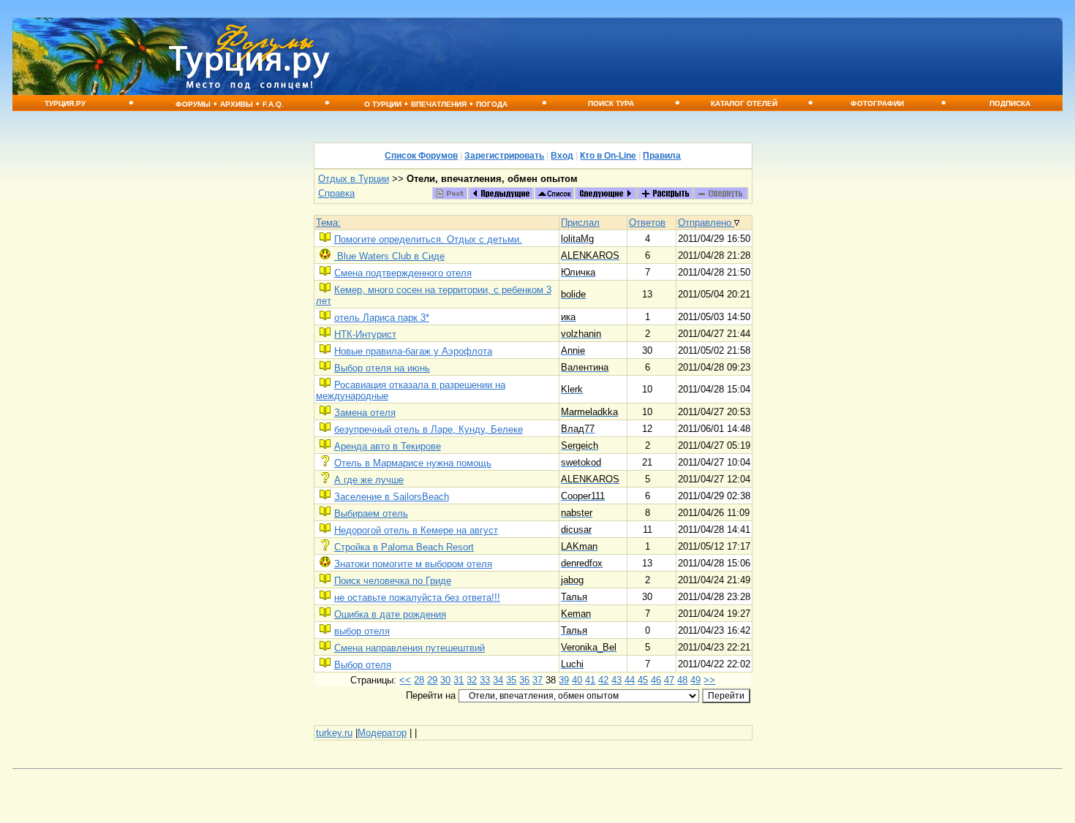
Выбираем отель (371, 513)
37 (537, 680)
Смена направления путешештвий (409, 647)
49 (695, 680)
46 (656, 680)
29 (432, 680)
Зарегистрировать (504, 156)
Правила (662, 156)
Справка (336, 193)
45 (643, 680)
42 (603, 680)
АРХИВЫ (236, 104)
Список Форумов (421, 156)
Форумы (193, 104)
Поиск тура (611, 103)
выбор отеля (362, 631)
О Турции (382, 104)
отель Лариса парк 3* (381, 317)
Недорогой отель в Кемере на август (416, 530)
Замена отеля (365, 412)
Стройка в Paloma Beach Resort (404, 547)
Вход (562, 156)
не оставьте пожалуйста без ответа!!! (417, 597)
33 (485, 680)
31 (458, 680)
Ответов (647, 222)
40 (577, 680)
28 (419, 680)
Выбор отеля (362, 664)
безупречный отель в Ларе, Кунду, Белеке (428, 429)
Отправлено (706, 222)
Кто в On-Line (608, 156)
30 (445, 680)
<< (405, 680)
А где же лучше (369, 479)
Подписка (1009, 103)
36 (524, 680)
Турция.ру (65, 103)
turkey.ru (334, 732)
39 (564, 680)
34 (498, 680)
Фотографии (877, 103)
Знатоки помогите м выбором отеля (413, 563)
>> (709, 680)
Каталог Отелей (744, 103)
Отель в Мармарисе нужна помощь (412, 463)
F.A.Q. (273, 104)
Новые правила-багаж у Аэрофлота (413, 351)
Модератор (382, 732)
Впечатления (439, 104)
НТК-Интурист (365, 334)
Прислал (580, 222)
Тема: (328, 222)
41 (590, 680)
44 (630, 680)
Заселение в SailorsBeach (391, 496)
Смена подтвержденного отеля (403, 273)
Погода (492, 104)
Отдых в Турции (353, 178)
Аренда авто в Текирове (387, 446)
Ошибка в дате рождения (390, 614)
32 (472, 680)
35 (511, 680)
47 (669, 680)
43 (616, 680)
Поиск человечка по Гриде (392, 580)
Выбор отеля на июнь (382, 368)
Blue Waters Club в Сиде (389, 256)
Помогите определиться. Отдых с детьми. (428, 239)
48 (682, 680)
